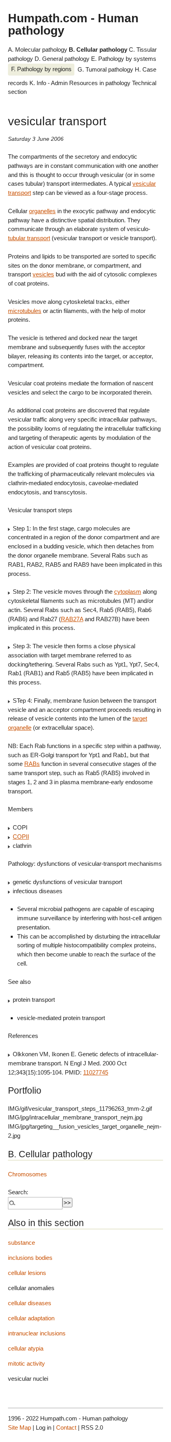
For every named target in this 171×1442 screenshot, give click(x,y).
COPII (21, 836)
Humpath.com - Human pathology (73, 24)
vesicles (43, 274)
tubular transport (29, 238)
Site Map (19, 1427)
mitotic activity (26, 1363)
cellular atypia (25, 1348)
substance (21, 1242)
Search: (18, 1192)
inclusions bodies (30, 1257)
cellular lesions (27, 1272)
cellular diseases (29, 1303)
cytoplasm (127, 591)
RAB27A (72, 619)
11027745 (95, 1072)
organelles (42, 211)
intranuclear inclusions (37, 1333)
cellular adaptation (31, 1318)
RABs (32, 763)
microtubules (24, 310)
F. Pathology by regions (41, 69)
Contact (66, 1427)
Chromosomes (27, 1174)
